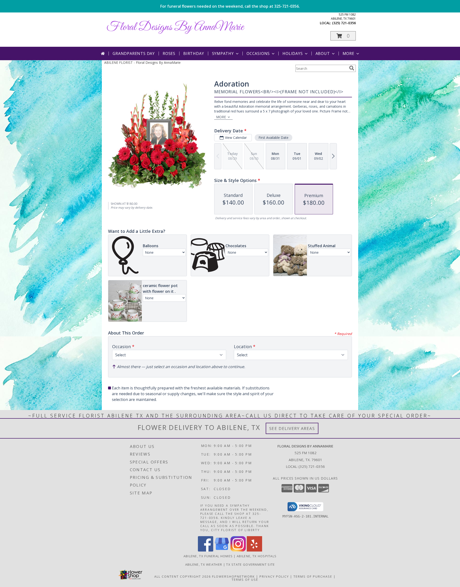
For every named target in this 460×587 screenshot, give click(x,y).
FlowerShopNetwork (233, 576)
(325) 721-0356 (344, 23)
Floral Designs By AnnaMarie (175, 27)
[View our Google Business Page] (222, 550)
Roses (169, 53)
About (323, 53)
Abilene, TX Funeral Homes (208, 556)
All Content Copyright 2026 (182, 576)
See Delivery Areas (292, 428)
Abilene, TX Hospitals (256, 556)
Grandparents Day (134, 53)
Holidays (292, 53)
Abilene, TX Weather (203, 564)
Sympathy (223, 53)
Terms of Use (245, 579)
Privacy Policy (274, 576)
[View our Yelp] (254, 550)
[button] (343, 36)
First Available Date (273, 137)
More (348, 53)
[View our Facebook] (205, 550)
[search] (352, 68)
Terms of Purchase (312, 576)
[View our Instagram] (238, 550)
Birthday (193, 53)
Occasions (258, 53)
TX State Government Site (250, 564)
